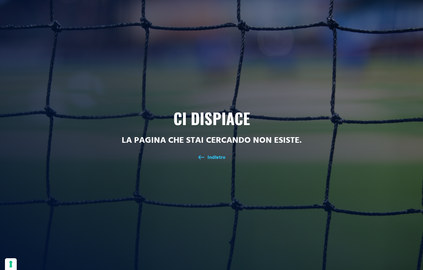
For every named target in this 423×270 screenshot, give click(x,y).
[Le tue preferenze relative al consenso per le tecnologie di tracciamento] (11, 264)
